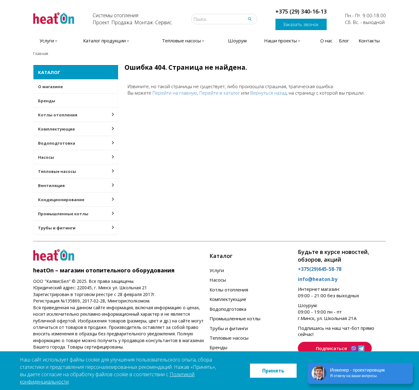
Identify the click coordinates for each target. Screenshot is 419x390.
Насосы (46, 157)
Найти (250, 19)
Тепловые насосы (57, 171)
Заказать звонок (301, 24)
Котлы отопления (57, 115)
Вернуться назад (268, 93)
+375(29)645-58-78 (319, 269)
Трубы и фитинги (56, 228)
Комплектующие (56, 129)
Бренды (46, 100)
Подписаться (331, 348)
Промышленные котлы (63, 213)
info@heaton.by (317, 279)
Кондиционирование (61, 199)
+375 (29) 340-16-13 (301, 11)
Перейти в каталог (219, 93)
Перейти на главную (174, 93)
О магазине (50, 86)
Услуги (217, 270)
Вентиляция (51, 185)
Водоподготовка (56, 143)
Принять (273, 370)
